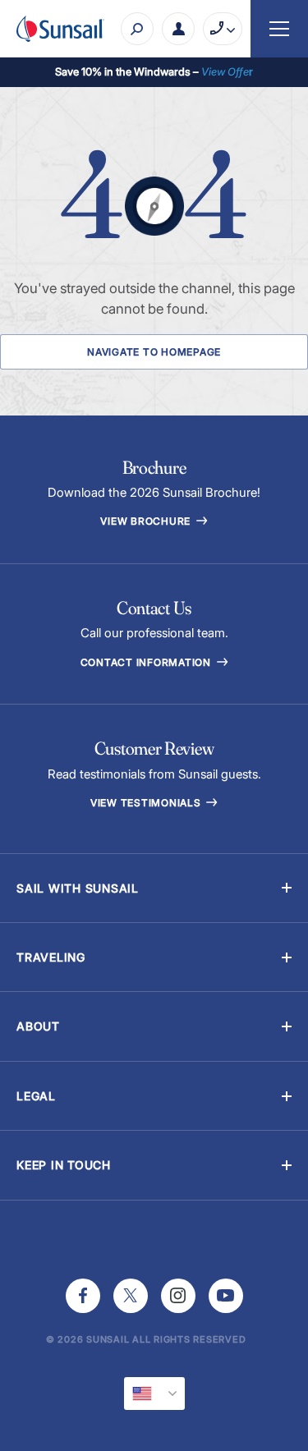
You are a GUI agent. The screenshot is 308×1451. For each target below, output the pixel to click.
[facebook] (83, 1296)
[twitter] (130, 1296)
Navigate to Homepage (154, 352)
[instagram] (178, 1296)
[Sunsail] (60, 29)
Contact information (147, 662)
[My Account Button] (178, 28)
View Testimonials (147, 803)
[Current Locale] (154, 1393)
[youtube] (226, 1296)
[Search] (137, 28)
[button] (154, 888)
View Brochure (147, 521)
